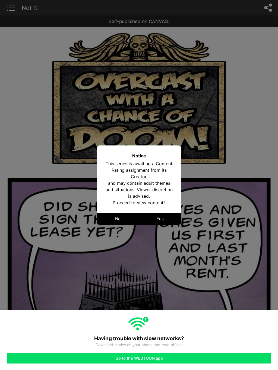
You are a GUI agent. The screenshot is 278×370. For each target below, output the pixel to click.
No (118, 218)
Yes (160, 218)
